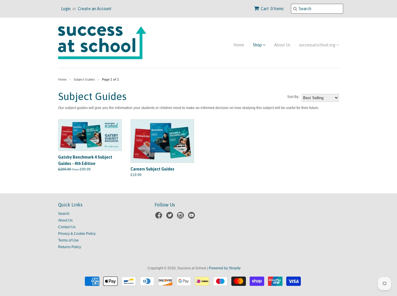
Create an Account (95, 8)
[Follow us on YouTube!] (192, 217)
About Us (282, 45)
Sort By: (293, 97)
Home (238, 45)
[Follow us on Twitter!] (170, 217)
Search (63, 214)
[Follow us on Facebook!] (159, 217)
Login (66, 8)
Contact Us (67, 227)
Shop (258, 45)
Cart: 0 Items (272, 8)
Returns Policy (69, 247)
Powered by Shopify (225, 268)
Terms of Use (68, 240)
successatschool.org (317, 45)
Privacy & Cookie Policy (77, 234)
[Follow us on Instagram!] (181, 217)
